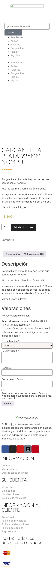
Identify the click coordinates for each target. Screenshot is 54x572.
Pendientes (16, 37)
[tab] (12, 254)
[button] (27, 21)
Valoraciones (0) (34, 254)
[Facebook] (5, 449)
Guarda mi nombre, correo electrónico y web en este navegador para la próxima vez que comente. (27, 395)
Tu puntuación (11, 341)
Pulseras (15, 44)
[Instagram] (12, 449)
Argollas (15, 55)
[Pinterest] (35, 449)
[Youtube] (20, 449)
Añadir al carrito (23, 227)
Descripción (13, 254)
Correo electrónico (13, 379)
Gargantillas (17, 48)
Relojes (14, 51)
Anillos (14, 40)
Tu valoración (10, 350)
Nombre (7, 368)
